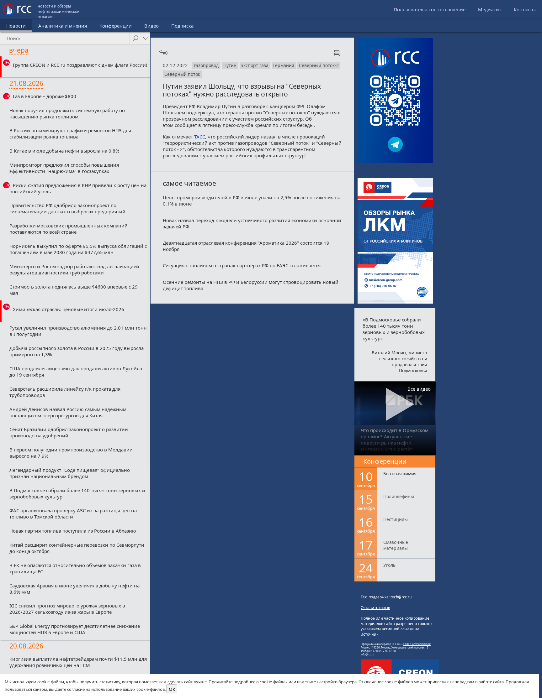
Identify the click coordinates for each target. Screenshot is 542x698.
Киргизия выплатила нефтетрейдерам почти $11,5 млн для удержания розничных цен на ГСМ (78, 662)
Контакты (525, 9)
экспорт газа (254, 65)
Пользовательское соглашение (429, 9)
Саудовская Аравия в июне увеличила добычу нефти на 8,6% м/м (74, 588)
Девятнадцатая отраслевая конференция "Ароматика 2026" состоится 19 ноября (246, 246)
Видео (151, 26)
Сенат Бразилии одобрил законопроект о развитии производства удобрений (68, 432)
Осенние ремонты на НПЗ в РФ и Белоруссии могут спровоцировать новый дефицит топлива (250, 285)
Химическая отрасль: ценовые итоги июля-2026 (68, 309)
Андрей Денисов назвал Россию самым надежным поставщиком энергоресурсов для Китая (67, 412)
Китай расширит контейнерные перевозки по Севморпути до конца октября (76, 548)
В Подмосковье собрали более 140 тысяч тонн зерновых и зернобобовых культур (77, 493)
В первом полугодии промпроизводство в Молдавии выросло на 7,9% (71, 452)
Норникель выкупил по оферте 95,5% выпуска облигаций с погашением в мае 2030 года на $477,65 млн (78, 249)
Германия (283, 65)
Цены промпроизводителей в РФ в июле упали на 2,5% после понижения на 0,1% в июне (251, 200)
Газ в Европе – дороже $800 (44, 96)
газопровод (206, 65)
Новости (16, 26)
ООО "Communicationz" (417, 644)
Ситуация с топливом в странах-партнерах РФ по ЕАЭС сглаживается (242, 265)
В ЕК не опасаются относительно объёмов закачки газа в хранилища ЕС (75, 568)
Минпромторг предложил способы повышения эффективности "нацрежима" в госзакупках (64, 168)
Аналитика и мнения (62, 26)
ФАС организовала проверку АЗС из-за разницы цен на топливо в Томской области (73, 513)
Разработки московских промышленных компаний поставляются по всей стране (68, 228)
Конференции (115, 26)
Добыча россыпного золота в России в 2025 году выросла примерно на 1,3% (76, 351)
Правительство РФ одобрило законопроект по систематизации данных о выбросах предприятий (67, 208)
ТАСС (199, 136)
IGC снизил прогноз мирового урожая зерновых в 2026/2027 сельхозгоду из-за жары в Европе (67, 608)
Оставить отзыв (375, 607)
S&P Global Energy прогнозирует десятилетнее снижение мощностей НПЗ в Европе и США (74, 629)
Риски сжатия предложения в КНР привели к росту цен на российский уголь (77, 188)
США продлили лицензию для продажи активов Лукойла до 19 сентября (75, 371)
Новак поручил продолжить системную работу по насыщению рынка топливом (67, 113)
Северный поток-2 (319, 65)
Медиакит (489, 9)
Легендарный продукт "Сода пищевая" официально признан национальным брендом (69, 473)
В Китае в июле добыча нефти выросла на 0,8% (64, 151)
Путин (229, 65)
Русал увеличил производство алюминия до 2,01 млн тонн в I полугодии (78, 331)
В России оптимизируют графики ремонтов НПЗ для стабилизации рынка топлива (70, 133)
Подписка (182, 26)
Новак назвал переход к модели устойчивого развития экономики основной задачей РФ (252, 223)
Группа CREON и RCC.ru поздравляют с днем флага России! (80, 65)
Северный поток (182, 74)
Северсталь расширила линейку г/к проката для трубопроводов (64, 392)
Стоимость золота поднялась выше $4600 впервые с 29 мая (73, 290)
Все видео (419, 389)
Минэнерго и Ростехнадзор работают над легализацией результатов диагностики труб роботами (74, 269)
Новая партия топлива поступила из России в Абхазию (72, 531)
